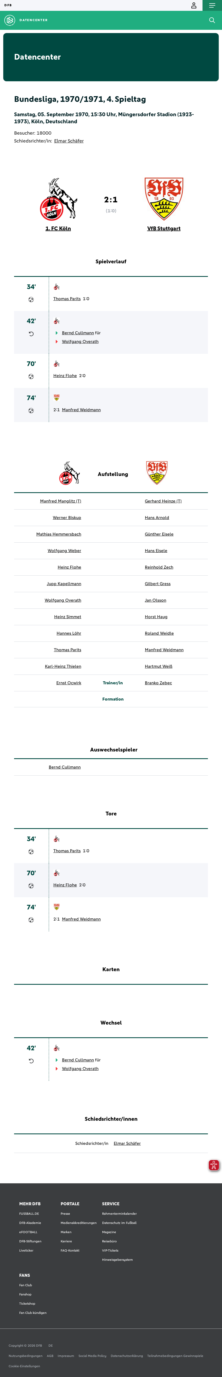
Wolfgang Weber (64, 551)
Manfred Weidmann (81, 410)
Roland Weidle (159, 633)
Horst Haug (156, 617)
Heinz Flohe (65, 376)
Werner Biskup (67, 518)
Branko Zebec (158, 683)
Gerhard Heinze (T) (163, 501)
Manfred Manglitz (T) (60, 501)
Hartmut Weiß (158, 666)
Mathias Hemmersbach (58, 534)
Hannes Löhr (69, 633)
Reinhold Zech (159, 567)
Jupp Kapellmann (64, 584)
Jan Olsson (155, 600)
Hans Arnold (157, 518)
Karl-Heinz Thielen (63, 666)
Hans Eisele (156, 551)
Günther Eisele (159, 534)
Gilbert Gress (158, 584)
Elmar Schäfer (69, 141)
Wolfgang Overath (80, 341)
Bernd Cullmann (78, 333)
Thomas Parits (67, 299)
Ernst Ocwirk (68, 683)
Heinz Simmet (67, 617)
